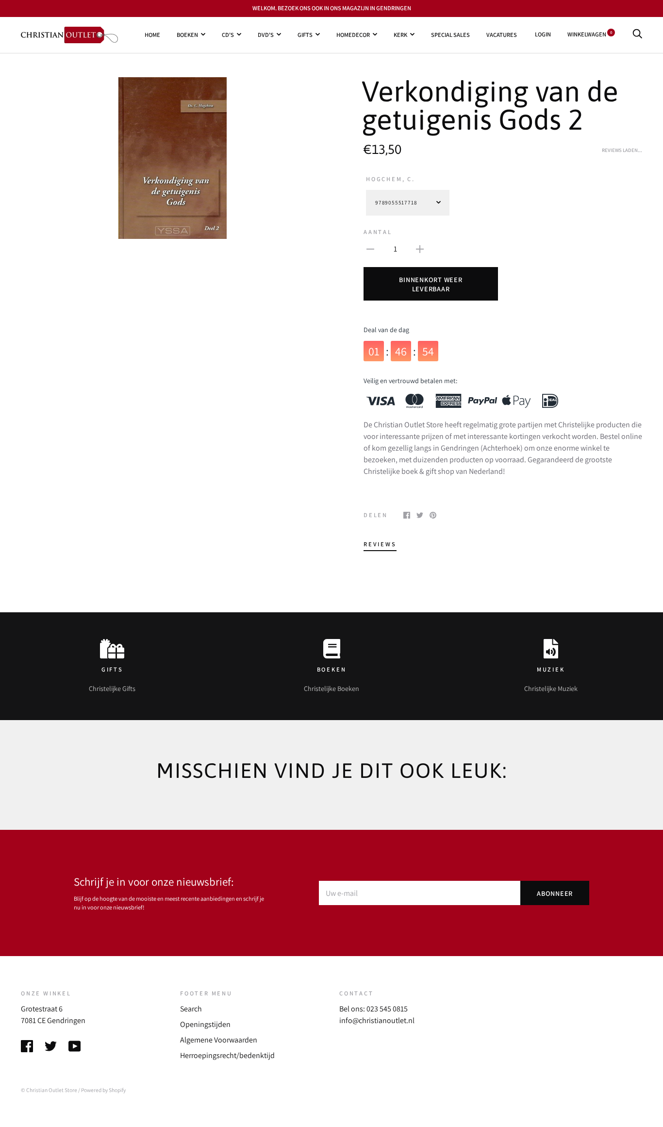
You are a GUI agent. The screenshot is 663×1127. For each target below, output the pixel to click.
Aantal (378, 232)
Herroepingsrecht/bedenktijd (227, 1055)
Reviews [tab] (380, 544)
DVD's (266, 34)
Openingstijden (205, 1024)
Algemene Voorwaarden (218, 1040)
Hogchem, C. (390, 179)
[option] (172, 158)
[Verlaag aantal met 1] (370, 248)
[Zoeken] (637, 34)
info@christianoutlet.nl (376, 1020)
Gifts (305, 34)
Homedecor (353, 34)
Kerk (400, 34)
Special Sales (450, 34)
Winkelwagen (589, 34)
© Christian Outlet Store (49, 1089)
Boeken (187, 34)
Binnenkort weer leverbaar (430, 284)
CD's (228, 34)
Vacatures (501, 34)
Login (543, 34)
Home (152, 34)
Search (191, 1009)
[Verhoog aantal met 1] (420, 248)
